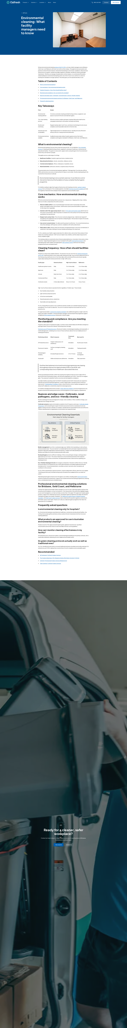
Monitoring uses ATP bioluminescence (47, 329)
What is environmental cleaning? (48, 84)
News (54, 2)
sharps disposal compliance (67, 388)
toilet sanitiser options (67, 242)
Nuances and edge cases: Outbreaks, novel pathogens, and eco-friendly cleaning (60, 95)
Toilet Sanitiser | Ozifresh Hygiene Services (50, 563)
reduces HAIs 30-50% (60, 67)
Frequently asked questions (47, 101)
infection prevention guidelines (76, 189)
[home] (13, 2)
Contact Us (69, 844)
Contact (106, 2)
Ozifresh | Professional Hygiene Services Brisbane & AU (53, 560)
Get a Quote (116, 2)
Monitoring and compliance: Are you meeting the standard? (54, 93)
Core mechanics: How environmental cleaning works (52, 87)
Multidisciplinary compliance (52, 384)
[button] (26, 2)
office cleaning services (49, 315)
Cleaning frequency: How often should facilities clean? (53, 90)
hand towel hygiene (82, 476)
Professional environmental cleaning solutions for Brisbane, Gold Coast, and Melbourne (61, 98)
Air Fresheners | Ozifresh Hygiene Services (50, 555)
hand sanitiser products (77, 241)
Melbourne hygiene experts (69, 496)
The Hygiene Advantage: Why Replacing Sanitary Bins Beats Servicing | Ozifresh (59, 558)
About (49, 2)
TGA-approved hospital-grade (73, 210)
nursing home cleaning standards (58, 311)
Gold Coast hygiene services (53, 498)
